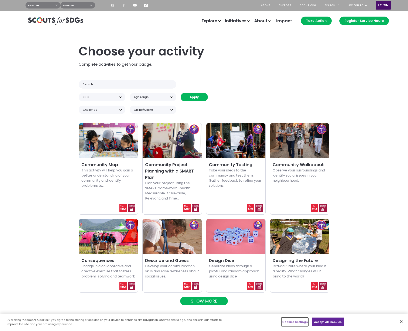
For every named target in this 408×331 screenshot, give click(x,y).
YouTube (135, 5)
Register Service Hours (364, 20)
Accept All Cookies (327, 322)
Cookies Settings (295, 322)
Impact (284, 20)
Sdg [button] (86, 97)
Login (383, 5)
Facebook (124, 5)
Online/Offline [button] (143, 110)
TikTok (146, 5)
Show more (204, 301)
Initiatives (235, 20)
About (261, 20)
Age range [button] (141, 97)
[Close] (401, 321)
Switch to (356, 5)
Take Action (316, 20)
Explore (209, 20)
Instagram (113, 5)
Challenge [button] (90, 110)
